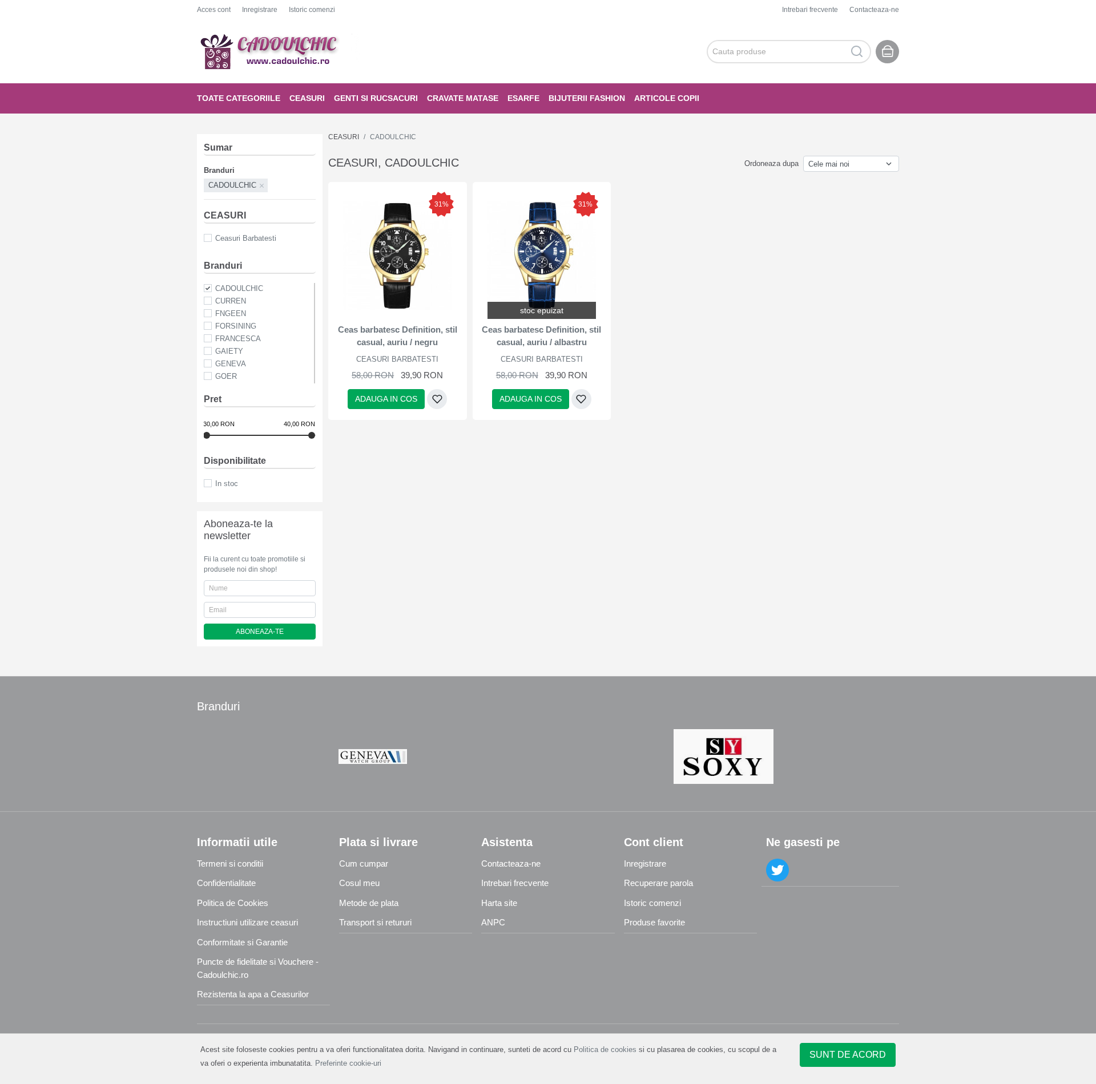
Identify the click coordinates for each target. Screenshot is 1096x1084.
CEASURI (307, 98)
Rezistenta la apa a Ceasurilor (253, 994)
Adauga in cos (386, 398)
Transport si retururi (375, 922)
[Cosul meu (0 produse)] (887, 51)
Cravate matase (462, 98)
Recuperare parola (658, 883)
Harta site (499, 903)
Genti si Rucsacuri (376, 98)
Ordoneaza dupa (771, 163)
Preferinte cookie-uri (348, 1063)
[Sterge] (262, 185)
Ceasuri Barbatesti (245, 238)
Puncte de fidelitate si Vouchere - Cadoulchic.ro (258, 968)
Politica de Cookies (232, 903)
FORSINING (235, 326)
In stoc (226, 483)
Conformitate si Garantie (242, 942)
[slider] (206, 435)
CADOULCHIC (239, 288)
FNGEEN (230, 313)
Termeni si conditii (230, 863)
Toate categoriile (238, 98)
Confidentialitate (226, 883)
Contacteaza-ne (874, 10)
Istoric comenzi (312, 10)
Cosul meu (359, 883)
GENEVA (230, 363)
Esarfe (523, 98)
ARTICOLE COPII (666, 98)
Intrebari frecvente (810, 10)
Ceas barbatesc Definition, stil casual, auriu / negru (397, 336)
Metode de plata (368, 903)
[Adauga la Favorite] (437, 399)
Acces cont (214, 10)
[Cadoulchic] (279, 51)
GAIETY (229, 351)
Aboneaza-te (260, 632)
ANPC (493, 922)
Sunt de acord (847, 1054)
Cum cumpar (363, 863)
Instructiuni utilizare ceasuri (247, 922)
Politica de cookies (605, 1049)
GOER (226, 376)
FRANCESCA (238, 338)
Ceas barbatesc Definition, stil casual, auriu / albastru (541, 336)
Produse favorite (654, 922)
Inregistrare (259, 10)
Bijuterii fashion (587, 98)
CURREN (230, 301)
